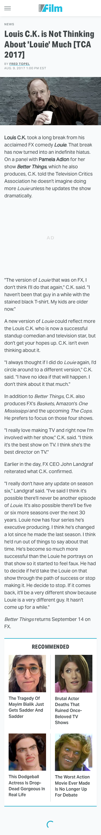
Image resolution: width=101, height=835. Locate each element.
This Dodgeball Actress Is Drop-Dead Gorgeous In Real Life (27, 786)
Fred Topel (19, 64)
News (9, 24)
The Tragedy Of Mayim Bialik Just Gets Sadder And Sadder (26, 707)
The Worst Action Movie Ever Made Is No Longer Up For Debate (72, 786)
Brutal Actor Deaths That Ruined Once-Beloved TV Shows (68, 711)
